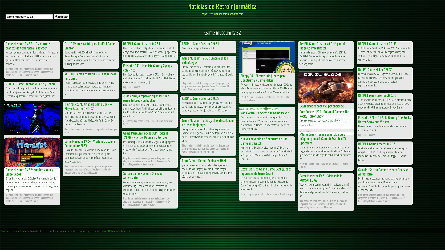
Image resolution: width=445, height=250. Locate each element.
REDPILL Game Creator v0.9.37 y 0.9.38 (30, 84)
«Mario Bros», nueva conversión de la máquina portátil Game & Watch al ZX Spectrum (323, 138)
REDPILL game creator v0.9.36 (377, 95)
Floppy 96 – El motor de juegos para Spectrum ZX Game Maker (263, 78)
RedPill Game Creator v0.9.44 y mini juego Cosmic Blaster (322, 45)
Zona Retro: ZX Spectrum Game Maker (265, 113)
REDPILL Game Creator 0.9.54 (200, 43)
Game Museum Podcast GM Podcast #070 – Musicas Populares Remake (145, 135)
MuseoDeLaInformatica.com (116, 231)
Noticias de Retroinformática (222, 6)
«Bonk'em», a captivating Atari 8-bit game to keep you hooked (146, 98)
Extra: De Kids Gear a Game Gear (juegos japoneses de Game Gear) (266, 171)
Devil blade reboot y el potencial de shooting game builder (322, 108)
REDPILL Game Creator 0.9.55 (141, 43)
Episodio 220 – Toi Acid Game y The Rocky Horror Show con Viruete (384, 119)
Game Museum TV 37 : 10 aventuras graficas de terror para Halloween (28, 45)
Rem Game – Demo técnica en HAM (204, 161)
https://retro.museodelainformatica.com (222, 14)
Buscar (63, 16)
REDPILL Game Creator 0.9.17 (376, 144)
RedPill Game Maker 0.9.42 (375, 69)
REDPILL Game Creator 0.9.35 (200, 98)
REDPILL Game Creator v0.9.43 (377, 43)
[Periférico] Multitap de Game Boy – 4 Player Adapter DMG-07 (88, 106)
